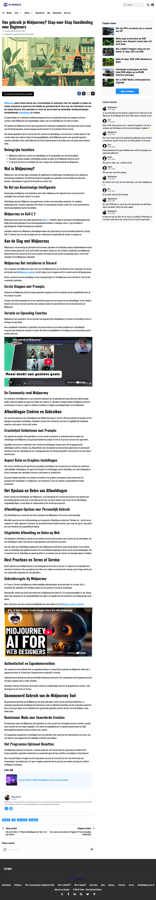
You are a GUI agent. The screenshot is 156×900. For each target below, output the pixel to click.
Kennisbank (57, 12)
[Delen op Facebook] (79, 93)
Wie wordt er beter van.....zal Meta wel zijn (117, 162)
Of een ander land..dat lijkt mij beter (115, 194)
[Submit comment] (91, 849)
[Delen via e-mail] (88, 93)
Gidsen (27, 12)
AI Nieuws (18, 885)
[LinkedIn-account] (74, 894)
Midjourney (9, 102)
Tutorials (121, 885)
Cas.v (109, 120)
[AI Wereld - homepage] (12, 5)
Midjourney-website (27, 272)
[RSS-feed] (81, 894)
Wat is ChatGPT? (64, 885)
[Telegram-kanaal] (94, 894)
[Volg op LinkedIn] (11, 808)
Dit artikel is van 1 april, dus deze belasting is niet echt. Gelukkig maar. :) (127, 183)
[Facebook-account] (68, 894)
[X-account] (62, 894)
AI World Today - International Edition (87, 889)
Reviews (111, 885)
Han (109, 189)
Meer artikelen (127, 91)
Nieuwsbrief (40, 12)
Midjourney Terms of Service (71, 604)
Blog (103, 885)
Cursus (131, 885)
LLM (13, 820)
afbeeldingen (24, 112)
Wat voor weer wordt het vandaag (114, 172)
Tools (16, 12)
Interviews (94, 885)
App (48, 12)
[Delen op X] (84, 93)
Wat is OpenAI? (80, 885)
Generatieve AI (22, 820)
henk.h (110, 157)
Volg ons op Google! (62, 889)
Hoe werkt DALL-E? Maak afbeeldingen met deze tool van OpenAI (43, 780)
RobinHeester (112, 107)
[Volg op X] (6, 808)
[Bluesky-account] (87, 894)
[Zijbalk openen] (3, 12)
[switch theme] (148, 4)
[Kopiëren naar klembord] (93, 93)
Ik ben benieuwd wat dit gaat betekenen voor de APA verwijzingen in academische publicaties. (127, 151)
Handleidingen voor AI (146, 885)
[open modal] (152, 4)
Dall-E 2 (46, 219)
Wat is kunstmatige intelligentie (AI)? (39, 885)
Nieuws (9, 12)
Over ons (67, 12)
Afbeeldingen (33, 820)
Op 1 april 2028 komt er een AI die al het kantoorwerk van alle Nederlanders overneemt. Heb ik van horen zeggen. (127, 205)
